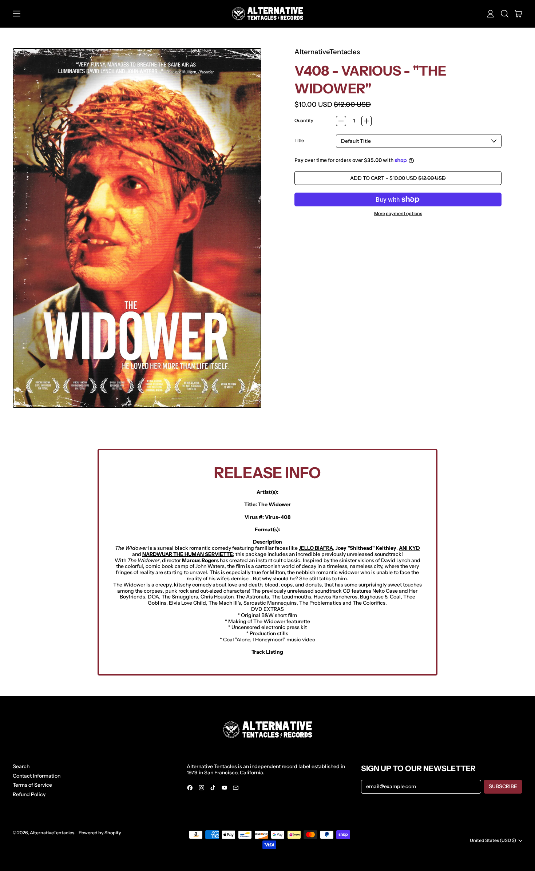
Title (299, 140)
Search (21, 766)
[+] (366, 121)
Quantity (303, 120)
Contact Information (36, 776)
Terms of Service (32, 785)
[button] (505, 14)
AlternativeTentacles (327, 52)
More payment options (398, 213)
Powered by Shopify (100, 832)
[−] (341, 121)
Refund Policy (29, 794)
